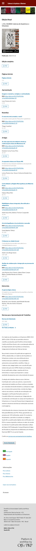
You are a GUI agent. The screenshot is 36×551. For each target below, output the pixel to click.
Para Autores (6, 473)
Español (8, 459)
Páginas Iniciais (6, 78)
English (8, 455)
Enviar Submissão (9, 443)
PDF (6, 66)
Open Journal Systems (9, 485)
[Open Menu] (3, 3)
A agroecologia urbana (17, 292)
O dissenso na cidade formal (14, 243)
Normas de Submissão (8, 319)
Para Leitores (6, 471)
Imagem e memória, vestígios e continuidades (16, 94)
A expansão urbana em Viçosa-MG (16, 163)
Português (9, 451)
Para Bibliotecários (8, 476)
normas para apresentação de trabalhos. (20, 436)
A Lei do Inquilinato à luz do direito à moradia (16, 223)
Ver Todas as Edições (8, 327)
